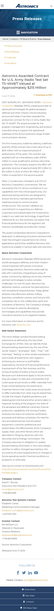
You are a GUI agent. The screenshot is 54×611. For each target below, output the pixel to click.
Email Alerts (10, 63)
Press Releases (11, 52)
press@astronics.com (36, 580)
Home (5, 39)
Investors (14, 39)
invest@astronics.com (13, 489)
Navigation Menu (2, 6)
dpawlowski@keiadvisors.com (17, 535)
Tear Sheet (30, 596)
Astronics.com (23, 325)
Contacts (30, 602)
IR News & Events (28, 39)
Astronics (27, 6)
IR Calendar (10, 57)
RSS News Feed (30, 608)
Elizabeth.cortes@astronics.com (18, 510)
